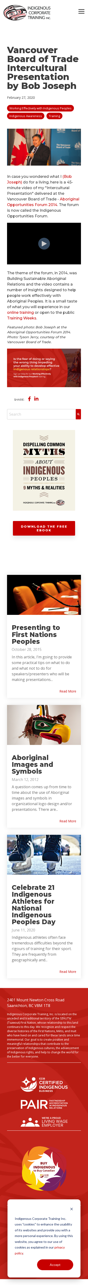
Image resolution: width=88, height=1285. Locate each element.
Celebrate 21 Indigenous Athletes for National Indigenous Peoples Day (33, 904)
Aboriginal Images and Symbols (32, 765)
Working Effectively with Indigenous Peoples (40, 108)
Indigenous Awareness (25, 116)
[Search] (78, 414)
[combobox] (41, 414)
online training (20, 312)
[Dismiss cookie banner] (71, 1210)
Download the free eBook (44, 528)
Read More (67, 691)
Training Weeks (21, 318)
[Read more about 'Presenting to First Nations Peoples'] (44, 595)
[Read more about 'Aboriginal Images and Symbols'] (44, 725)
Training (54, 116)
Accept (55, 1265)
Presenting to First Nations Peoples (36, 634)
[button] (81, 11)
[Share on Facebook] (29, 399)
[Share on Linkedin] (36, 399)
